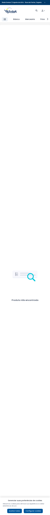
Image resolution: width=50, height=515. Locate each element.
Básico (16, 19)
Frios (42, 19)
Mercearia (30, 19)
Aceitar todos (14, 511)
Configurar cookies (33, 511)
